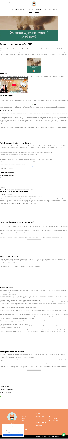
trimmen (9, 42)
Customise (8, 432)
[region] (13, 430)
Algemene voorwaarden (41, 436)
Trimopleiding (39, 9)
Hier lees (44, 363)
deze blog (60, 354)
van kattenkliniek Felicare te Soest (18, 203)
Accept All (13, 434)
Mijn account (25, 429)
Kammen (4, 42)
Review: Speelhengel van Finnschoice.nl (7, 175)
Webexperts (3, 46)
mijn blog (49, 98)
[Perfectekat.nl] (34, 3)
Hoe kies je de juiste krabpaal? (6, 392)
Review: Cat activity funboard (5, 174)
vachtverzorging (17, 42)
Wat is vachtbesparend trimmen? (6, 389)
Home (12, 9)
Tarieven (28, 9)
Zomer (23, 42)
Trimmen (24, 418)
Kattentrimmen (12, 189)
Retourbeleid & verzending (53, 436)
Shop (33, 9)
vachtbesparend (13, 42)
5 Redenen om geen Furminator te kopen (8, 172)
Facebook (11, 168)
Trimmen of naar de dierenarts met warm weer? (15, 192)
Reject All (17, 432)
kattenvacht (16, 189)
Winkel (23, 422)
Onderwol (19, 189)
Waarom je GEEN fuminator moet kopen (8, 390)
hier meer (14, 125)
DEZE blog (38, 227)
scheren (7, 42)
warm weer (21, 42)
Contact (55, 9)
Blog (45, 9)
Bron (1, 123)
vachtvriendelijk (16, 367)
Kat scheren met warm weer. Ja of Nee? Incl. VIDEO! (16, 44)
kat (9, 189)
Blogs (1, 42)
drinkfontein (22, 157)
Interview (4, 189)
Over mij (50, 9)
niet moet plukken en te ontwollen (34, 232)
